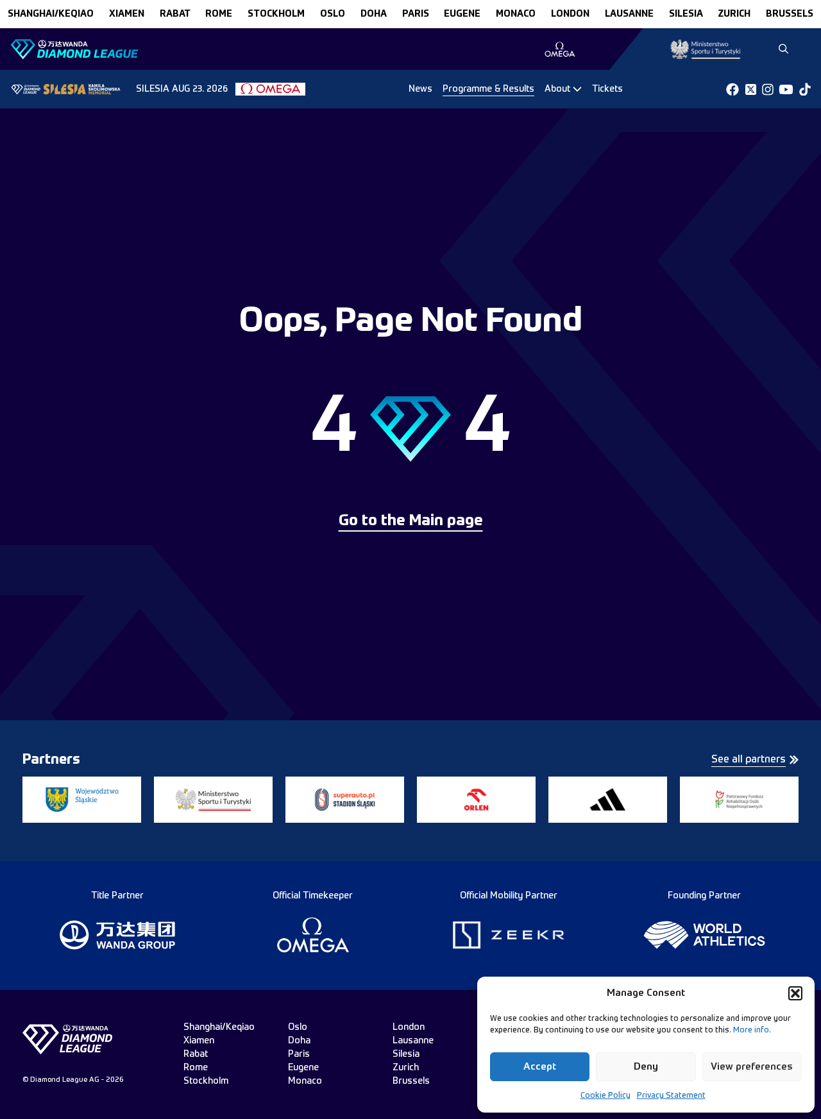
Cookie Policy (605, 1096)
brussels (789, 14)
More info (751, 1030)
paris (415, 14)
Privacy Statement (671, 1096)
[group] (559, 49)
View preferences (752, 1067)
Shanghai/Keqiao (51, 14)
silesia (686, 14)
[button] (795, 993)
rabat (175, 14)
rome (218, 14)
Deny (646, 1067)
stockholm (276, 14)
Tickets (607, 89)
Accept (539, 1067)
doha (373, 14)
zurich (734, 14)
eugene (462, 14)
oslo (332, 14)
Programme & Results (488, 89)
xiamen (126, 14)
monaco (516, 14)
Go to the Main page (411, 521)
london (570, 14)
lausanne (629, 14)
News (420, 89)
